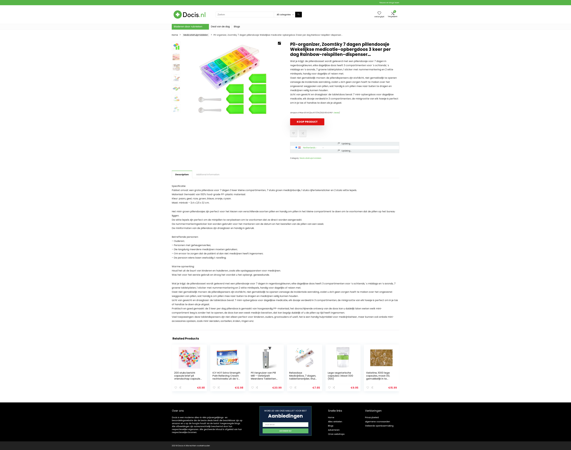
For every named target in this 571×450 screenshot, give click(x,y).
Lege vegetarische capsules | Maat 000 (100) (340, 375)
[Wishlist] (379, 13)
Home (175, 34)
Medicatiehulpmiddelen (195, 34)
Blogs (237, 26)
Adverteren (334, 429)
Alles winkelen (335, 421)
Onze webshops (336, 434)
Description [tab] (182, 174)
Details (336, 112)
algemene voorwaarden (377, 421)
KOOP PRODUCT (307, 122)
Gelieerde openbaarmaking (379, 425)
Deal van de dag (220, 26)
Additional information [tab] (207, 174)
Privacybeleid (372, 417)
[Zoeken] (298, 14)
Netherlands (309, 147)
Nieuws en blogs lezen (389, 2)
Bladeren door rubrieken (188, 26)
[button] (279, 43)
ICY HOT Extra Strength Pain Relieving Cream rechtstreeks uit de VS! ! (226, 377)
